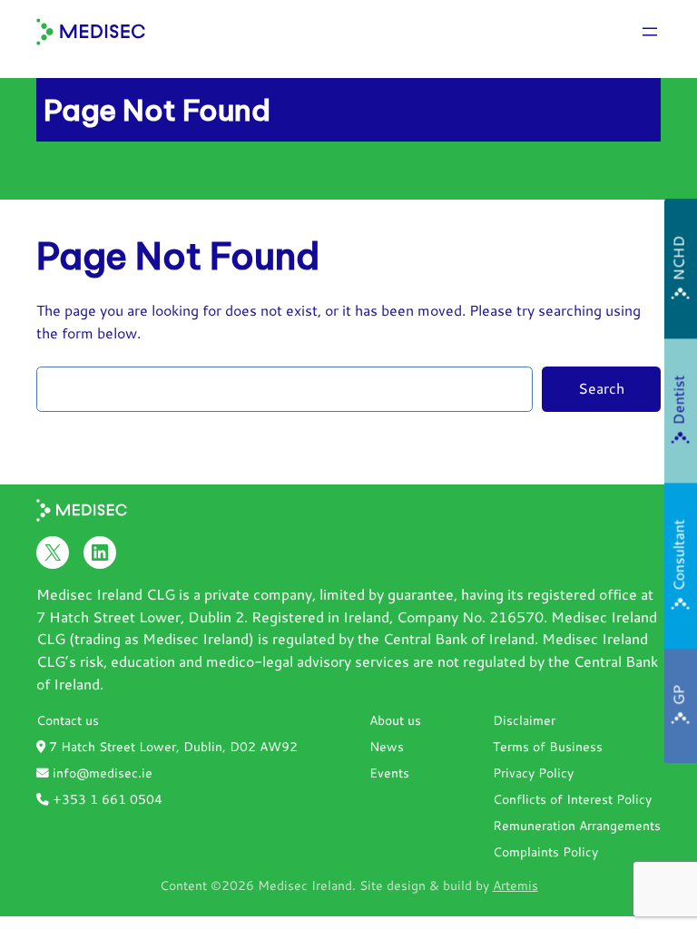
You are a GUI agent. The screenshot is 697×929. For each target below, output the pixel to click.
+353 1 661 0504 (105, 798)
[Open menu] (650, 32)
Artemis (515, 885)
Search (601, 387)
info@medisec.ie (100, 772)
